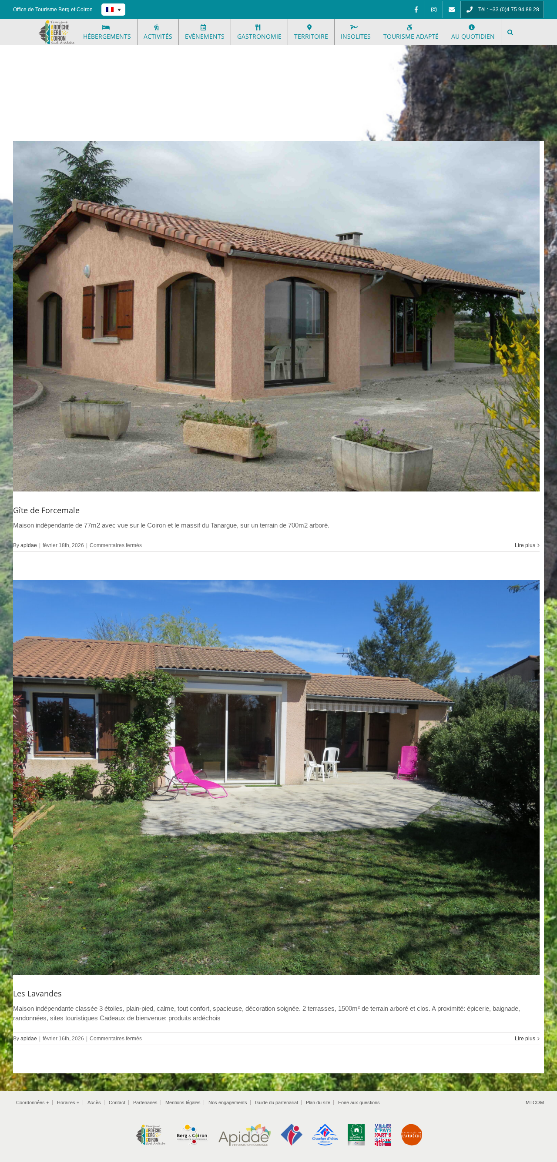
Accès (94, 1102)
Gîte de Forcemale (46, 510)
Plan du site (318, 1102)
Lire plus (525, 545)
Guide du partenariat (276, 1102)
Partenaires (145, 1102)
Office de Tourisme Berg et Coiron (53, 10)
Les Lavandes (37, 993)
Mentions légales (183, 1102)
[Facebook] (416, 9)
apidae (28, 545)
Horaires (68, 1102)
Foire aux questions (359, 1102)
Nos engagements (227, 1102)
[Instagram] (434, 9)
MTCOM (535, 1102)
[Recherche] (510, 32)
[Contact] (451, 9)
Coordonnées (32, 1102)
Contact (117, 1102)
